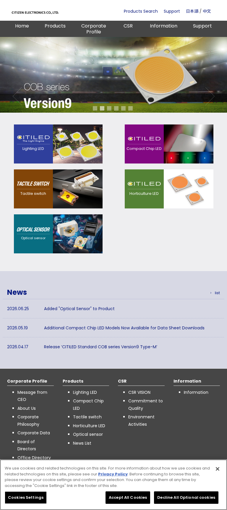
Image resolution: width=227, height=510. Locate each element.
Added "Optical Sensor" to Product (79, 309)
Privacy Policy (113, 474)
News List (82, 443)
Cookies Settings (25, 497)
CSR (128, 25)
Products (55, 25)
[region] (113, 484)
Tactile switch (87, 417)
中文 (207, 11)
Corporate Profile (93, 28)
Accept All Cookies (128, 497)
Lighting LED (85, 392)
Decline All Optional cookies (186, 497)
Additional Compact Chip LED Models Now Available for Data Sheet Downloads (124, 328)
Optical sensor (88, 434)
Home (22, 25)
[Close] (217, 468)
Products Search (141, 11)
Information (163, 25)
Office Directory (34, 458)
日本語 (192, 11)
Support (172, 11)
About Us (26, 408)
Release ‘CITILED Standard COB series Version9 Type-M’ (100, 347)
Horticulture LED (89, 426)
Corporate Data (33, 433)
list (217, 292)
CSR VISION (139, 392)
